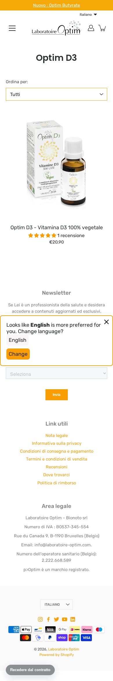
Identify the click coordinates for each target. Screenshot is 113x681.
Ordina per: (17, 81)
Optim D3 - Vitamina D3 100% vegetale (56, 227)
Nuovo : (41, 5)
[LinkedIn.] (72, 619)
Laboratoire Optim (63, 649)
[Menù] (12, 28)
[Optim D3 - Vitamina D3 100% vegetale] (56, 164)
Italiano (52, 604)
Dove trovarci (56, 474)
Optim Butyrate (64, 5)
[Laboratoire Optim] (56, 27)
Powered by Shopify (56, 654)
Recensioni (57, 467)
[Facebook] (48, 619)
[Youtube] (64, 619)
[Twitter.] (56, 619)
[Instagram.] (40, 619)
